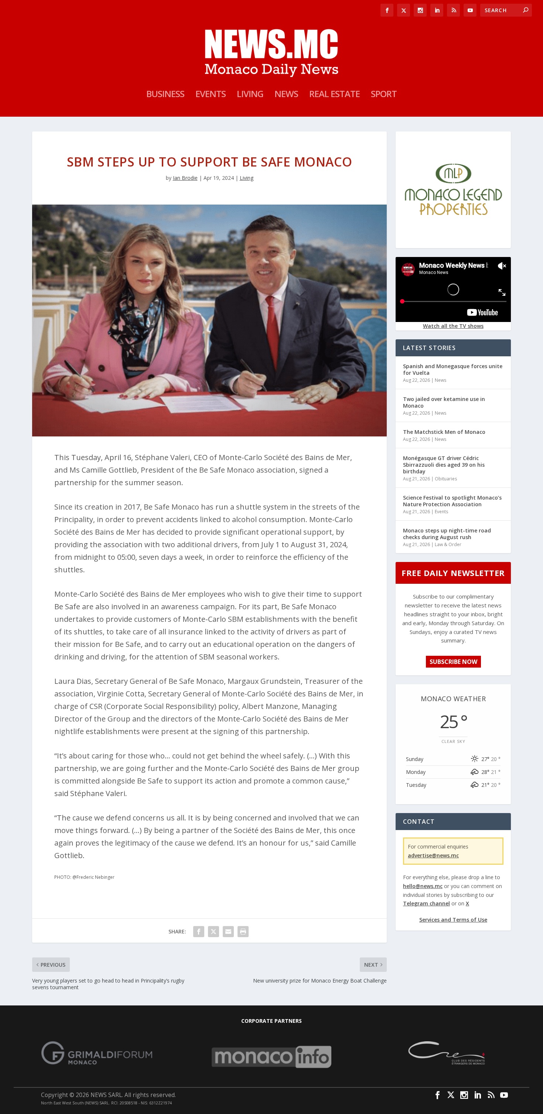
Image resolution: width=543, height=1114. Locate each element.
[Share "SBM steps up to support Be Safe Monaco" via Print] (243, 931)
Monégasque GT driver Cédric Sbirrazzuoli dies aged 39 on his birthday (444, 465)
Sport (384, 95)
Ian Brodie (185, 177)
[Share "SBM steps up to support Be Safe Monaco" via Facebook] (198, 931)
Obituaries (446, 479)
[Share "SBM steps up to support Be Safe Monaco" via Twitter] (213, 931)
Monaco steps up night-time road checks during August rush (447, 534)
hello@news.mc (423, 886)
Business (165, 95)
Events (210, 95)
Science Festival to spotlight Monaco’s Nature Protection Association (452, 501)
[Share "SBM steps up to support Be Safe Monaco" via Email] (228, 931)
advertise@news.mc (433, 855)
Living (250, 95)
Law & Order (448, 544)
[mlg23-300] (453, 242)
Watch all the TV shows (453, 325)
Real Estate (334, 95)
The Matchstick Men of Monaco (444, 431)
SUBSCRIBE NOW (453, 662)
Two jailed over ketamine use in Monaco (444, 402)
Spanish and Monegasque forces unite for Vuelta (452, 369)
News (286, 95)
